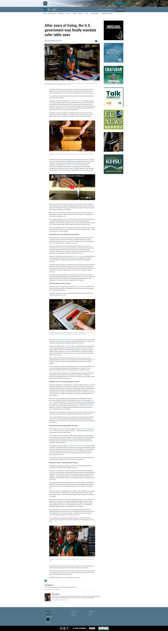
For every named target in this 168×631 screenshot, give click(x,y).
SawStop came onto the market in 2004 (62, 339)
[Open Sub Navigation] (56, 13)
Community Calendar (107, 13)
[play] (45, 9)
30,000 (51, 102)
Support (81, 13)
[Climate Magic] (113, 52)
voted (91, 222)
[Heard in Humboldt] (113, 142)
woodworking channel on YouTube (76, 445)
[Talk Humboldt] (113, 97)
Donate (121, 3)
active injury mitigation (70, 346)
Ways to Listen (51, 13)
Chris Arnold (59, 40)
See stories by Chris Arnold (59, 600)
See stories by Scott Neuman (53, 589)
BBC (87, 13)
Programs (61, 13)
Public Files (91, 611)
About (68, 13)
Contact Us (73, 614)
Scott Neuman (52, 40)
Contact (75, 13)
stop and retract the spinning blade (73, 165)
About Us (73, 611)
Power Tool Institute (79, 256)
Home (44, 13)
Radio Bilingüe (95, 13)
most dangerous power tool (76, 101)
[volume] (49, 9)
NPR (93, 359)
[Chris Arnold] (48, 597)
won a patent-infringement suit (85, 405)
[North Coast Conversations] (113, 30)
